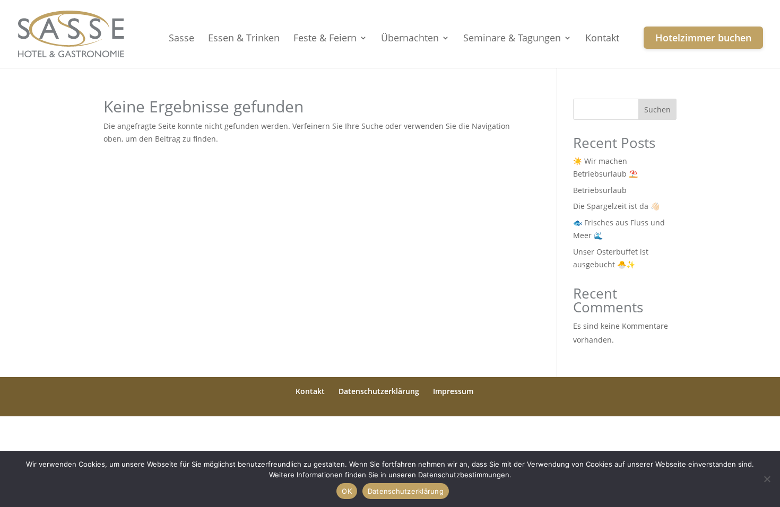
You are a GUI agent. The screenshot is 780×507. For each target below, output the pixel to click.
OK (347, 491)
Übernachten (410, 39)
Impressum (453, 391)
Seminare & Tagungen (512, 39)
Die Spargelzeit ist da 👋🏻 (616, 206)
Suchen (657, 109)
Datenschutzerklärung (379, 391)
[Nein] (766, 479)
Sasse (181, 39)
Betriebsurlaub (600, 190)
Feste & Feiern (325, 39)
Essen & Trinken (244, 39)
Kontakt (602, 39)
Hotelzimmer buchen (703, 37)
